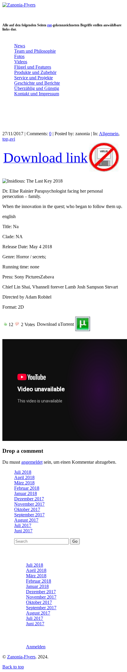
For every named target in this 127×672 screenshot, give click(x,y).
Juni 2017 (23, 530)
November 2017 (29, 504)
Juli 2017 (22, 525)
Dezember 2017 (29, 498)
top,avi (8, 138)
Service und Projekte (33, 77)
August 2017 (26, 520)
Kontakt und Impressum (36, 93)
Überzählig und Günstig (36, 88)
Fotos (19, 56)
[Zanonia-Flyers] (18, 4)
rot (49, 25)
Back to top (13, 666)
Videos (20, 61)
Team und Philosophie (35, 51)
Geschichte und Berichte (37, 83)
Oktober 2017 (27, 509)
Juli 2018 (22, 472)
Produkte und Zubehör (35, 72)
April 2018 (24, 477)
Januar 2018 (25, 493)
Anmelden (35, 646)
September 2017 (29, 514)
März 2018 (24, 482)
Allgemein (108, 133)
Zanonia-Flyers (21, 656)
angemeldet (32, 462)
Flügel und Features (32, 67)
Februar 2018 (26, 488)
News (19, 45)
